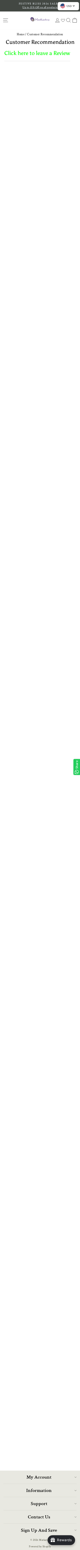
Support (39, 1503)
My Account (38, 1477)
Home (20, 34)
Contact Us (39, 1517)
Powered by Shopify (40, 1546)
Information (39, 1490)
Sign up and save (39, 1530)
